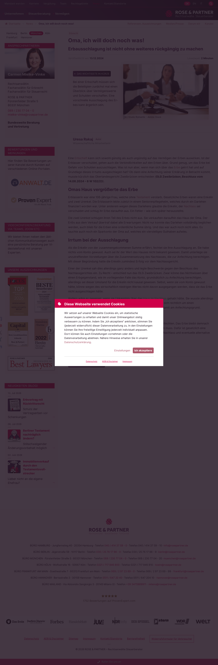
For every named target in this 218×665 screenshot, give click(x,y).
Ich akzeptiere (143, 350)
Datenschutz (91, 361)
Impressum (127, 361)
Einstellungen (122, 350)
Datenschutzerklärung (77, 342)
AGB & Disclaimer (110, 361)
